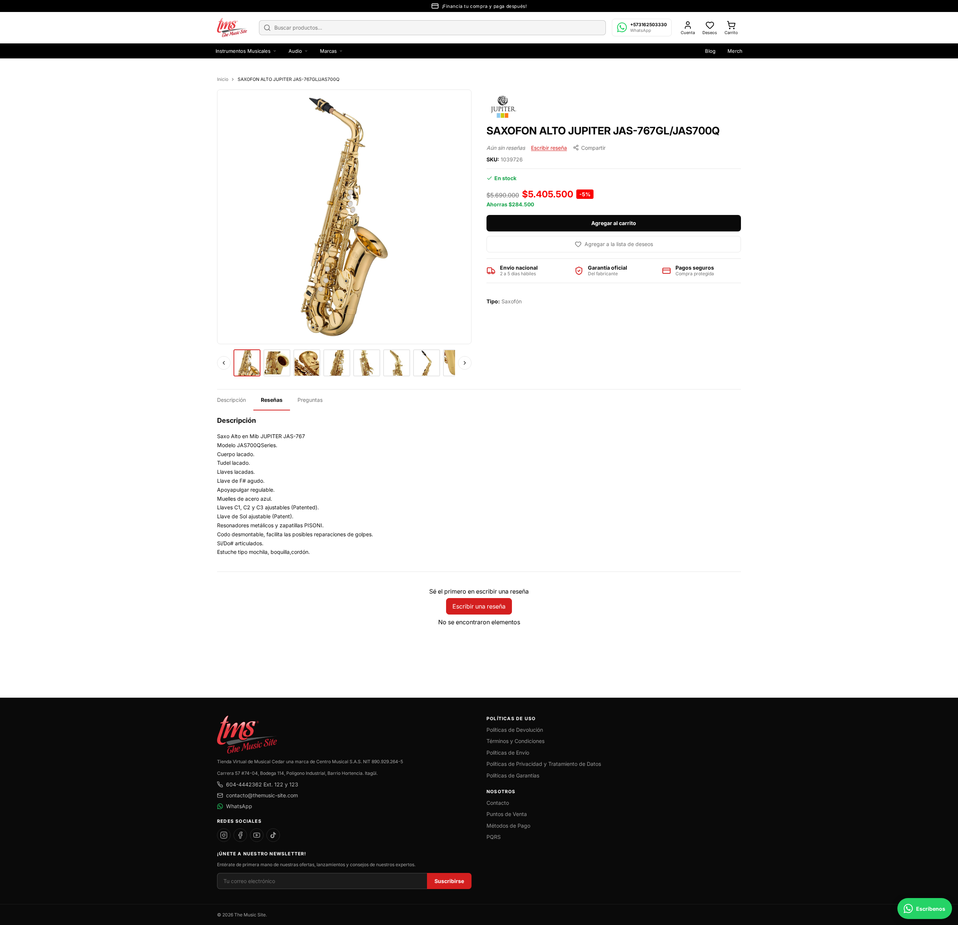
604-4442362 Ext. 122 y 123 (262, 784)
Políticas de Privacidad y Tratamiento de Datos (543, 764)
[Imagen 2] (276, 362)
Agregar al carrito (613, 223)
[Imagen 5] (366, 362)
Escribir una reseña (479, 606)
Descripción (231, 400)
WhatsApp (239, 806)
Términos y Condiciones (515, 741)
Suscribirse (449, 881)
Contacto (497, 803)
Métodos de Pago (508, 825)
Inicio (222, 79)
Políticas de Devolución (514, 730)
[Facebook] (240, 835)
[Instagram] (224, 835)
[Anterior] (224, 363)
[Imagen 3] (306, 362)
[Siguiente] (465, 363)
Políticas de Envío (507, 752)
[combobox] (432, 27)
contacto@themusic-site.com (262, 795)
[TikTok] (273, 835)
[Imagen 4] (336, 362)
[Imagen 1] (247, 362)
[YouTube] (256, 835)
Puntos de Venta (506, 814)
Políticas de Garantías (512, 775)
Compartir (593, 148)
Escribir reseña (549, 148)
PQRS (493, 837)
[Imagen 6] (396, 362)
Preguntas (310, 400)
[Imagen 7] (426, 362)
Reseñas (272, 400)
